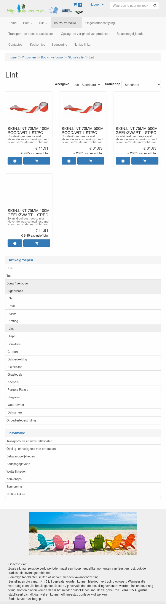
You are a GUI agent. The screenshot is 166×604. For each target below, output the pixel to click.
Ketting (13, 321)
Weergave (62, 84)
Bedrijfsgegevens (18, 464)
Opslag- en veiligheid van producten (31, 448)
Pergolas (14, 397)
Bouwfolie (14, 344)
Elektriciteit (15, 367)
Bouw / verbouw (17, 283)
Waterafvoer (16, 404)
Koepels (13, 382)
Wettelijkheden (16, 471)
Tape (12, 336)
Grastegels (15, 374)
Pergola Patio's (18, 389)
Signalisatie (15, 291)
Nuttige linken (15, 494)
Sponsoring (14, 486)
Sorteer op (112, 84)
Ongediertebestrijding (21, 420)
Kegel (12, 313)
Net (11, 298)
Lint (11, 328)
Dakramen (15, 412)
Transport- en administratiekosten (29, 441)
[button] (96, 4)
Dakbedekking (17, 359)
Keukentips (14, 479)
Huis (9, 268)
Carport (13, 351)
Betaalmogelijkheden (20, 456)
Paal (12, 306)
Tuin (9, 275)
